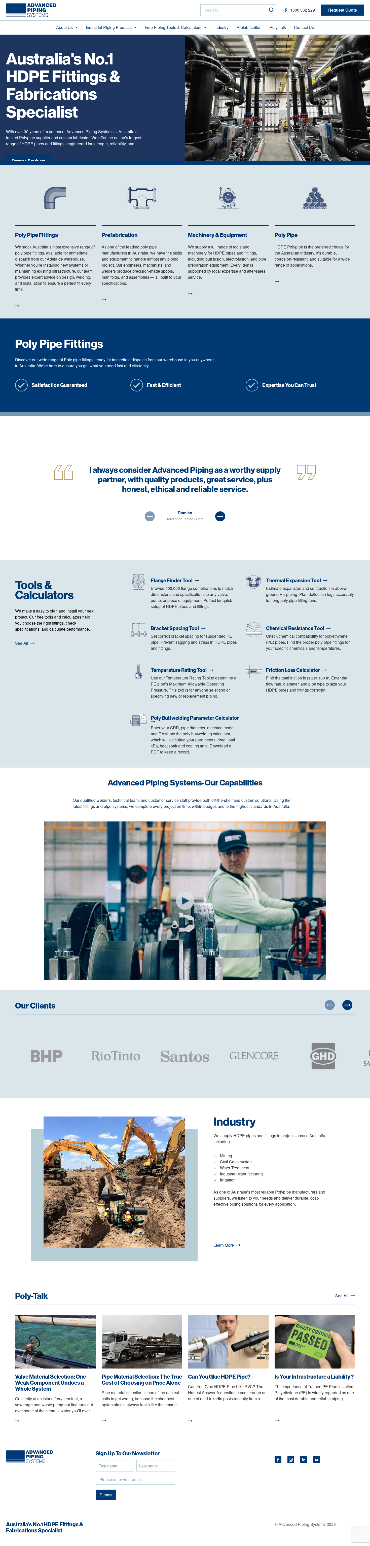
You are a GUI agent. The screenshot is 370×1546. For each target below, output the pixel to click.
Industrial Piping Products (109, 27)
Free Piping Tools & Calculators (173, 27)
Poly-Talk (278, 27)
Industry (221, 27)
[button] (150, 516)
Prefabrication (249, 27)
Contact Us (304, 27)
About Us (64, 27)
